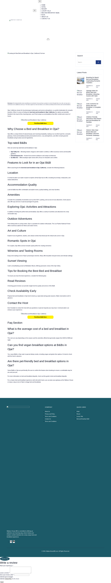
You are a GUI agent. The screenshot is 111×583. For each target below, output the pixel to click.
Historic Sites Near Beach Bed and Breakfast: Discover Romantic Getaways (92, 132)
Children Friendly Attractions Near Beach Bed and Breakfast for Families (93, 119)
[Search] (98, 62)
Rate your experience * (6, 565)
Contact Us (48, 419)
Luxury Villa (80, 416)
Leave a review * (5, 573)
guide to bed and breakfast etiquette (56, 376)
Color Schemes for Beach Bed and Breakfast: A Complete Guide (93, 106)
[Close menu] (39, 1)
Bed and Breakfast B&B (83, 419)
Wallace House (68, 380)
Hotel (78, 411)
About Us (47, 411)
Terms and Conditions (50, 416)
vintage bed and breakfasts (33, 382)
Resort (78, 414)
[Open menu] (34, 10)
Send (2, 582)
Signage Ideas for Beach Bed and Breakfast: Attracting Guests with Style (92, 93)
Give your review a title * (7, 575)
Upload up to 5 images (6, 576)
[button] (40, 123)
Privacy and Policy (50, 414)
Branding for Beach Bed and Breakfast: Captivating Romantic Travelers (93, 80)
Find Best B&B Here (40, 123)
